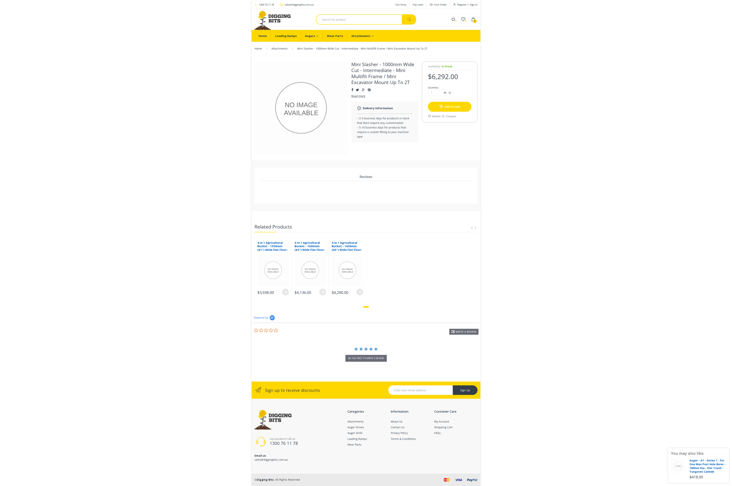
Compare (451, 116)
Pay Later (418, 4)
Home (258, 48)
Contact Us (398, 427)
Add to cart (452, 106)
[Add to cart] (285, 292)
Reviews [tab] (366, 176)
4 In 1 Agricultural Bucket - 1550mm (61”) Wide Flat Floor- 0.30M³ (272, 248)
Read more (358, 96)
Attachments (279, 48)
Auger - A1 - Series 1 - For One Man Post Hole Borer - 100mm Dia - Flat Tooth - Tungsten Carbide (707, 466)
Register (461, 4)
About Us (396, 421)
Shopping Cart (443, 427)
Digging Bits (265, 479)
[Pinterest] (369, 89)
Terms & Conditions (403, 439)
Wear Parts (354, 444)
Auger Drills (355, 433)
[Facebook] (352, 89)
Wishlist (436, 116)
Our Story (400, 4)
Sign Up (465, 390)
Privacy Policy (399, 433)
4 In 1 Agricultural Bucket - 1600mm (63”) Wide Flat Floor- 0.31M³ (310, 248)
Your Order (440, 4)
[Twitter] (357, 89)
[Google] (363, 89)
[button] (463, 332)
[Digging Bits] (272, 19)
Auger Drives (356, 427)
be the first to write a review (366, 358)
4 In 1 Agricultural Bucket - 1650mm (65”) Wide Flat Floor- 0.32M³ (347, 248)
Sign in (474, 4)
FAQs (437, 433)
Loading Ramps (357, 439)
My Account (441, 421)
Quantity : (433, 87)
